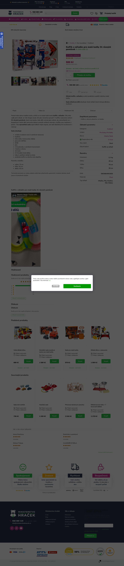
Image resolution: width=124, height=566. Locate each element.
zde (49, 280)
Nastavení (55, 286)
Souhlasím (77, 286)
